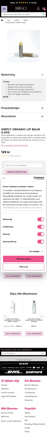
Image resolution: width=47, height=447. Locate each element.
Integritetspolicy (31, 396)
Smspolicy (29, 400)
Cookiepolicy (30, 392)
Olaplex (28, 413)
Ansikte (16, 20)
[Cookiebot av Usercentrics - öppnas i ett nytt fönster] (33, 178)
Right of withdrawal (23, 360)
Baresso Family (7, 413)
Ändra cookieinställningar (11, 421)
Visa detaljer (34, 251)
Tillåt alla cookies (23, 259)
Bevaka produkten (16, 172)
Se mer (5, 97)
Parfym (27, 428)
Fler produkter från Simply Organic (14, 145)
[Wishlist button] (33, 8)
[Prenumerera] (43, 353)
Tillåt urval (23, 267)
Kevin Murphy (30, 416)
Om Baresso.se (31, 389)
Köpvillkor (5, 389)
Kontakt (4, 385)
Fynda (27, 431)
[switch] (40, 227)
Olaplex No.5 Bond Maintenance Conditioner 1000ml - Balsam (12, 320)
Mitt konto (5, 416)
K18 (26, 420)
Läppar (26, 20)
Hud (8, 20)
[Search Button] (43, 14)
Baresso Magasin (31, 385)
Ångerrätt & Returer (8, 396)
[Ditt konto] (38, 8)
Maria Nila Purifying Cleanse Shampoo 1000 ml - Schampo (34, 320)
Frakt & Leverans (7, 392)
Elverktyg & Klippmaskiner (35, 424)
